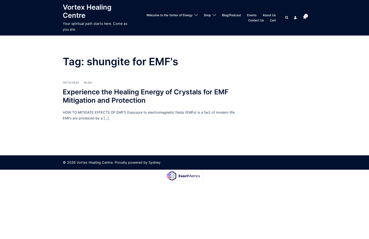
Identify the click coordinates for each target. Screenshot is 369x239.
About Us (269, 15)
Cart (273, 20)
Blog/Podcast (231, 15)
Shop (207, 15)
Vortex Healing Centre (87, 11)
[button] (287, 17)
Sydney (155, 162)
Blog (88, 82)
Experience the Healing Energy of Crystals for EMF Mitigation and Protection (145, 96)
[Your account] (295, 17)
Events (252, 15)
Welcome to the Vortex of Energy (169, 15)
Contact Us (256, 20)
